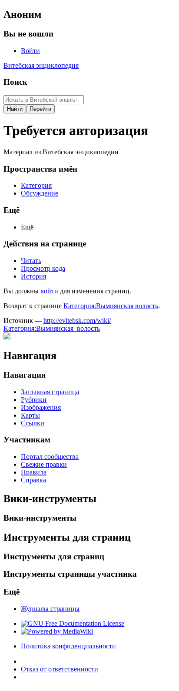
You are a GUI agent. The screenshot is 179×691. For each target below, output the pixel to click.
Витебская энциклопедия (41, 65)
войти (49, 291)
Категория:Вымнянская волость (110, 305)
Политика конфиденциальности (68, 646)
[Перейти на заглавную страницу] (6, 337)
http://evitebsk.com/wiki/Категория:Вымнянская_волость (57, 324)
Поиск (15, 81)
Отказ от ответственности (59, 669)
